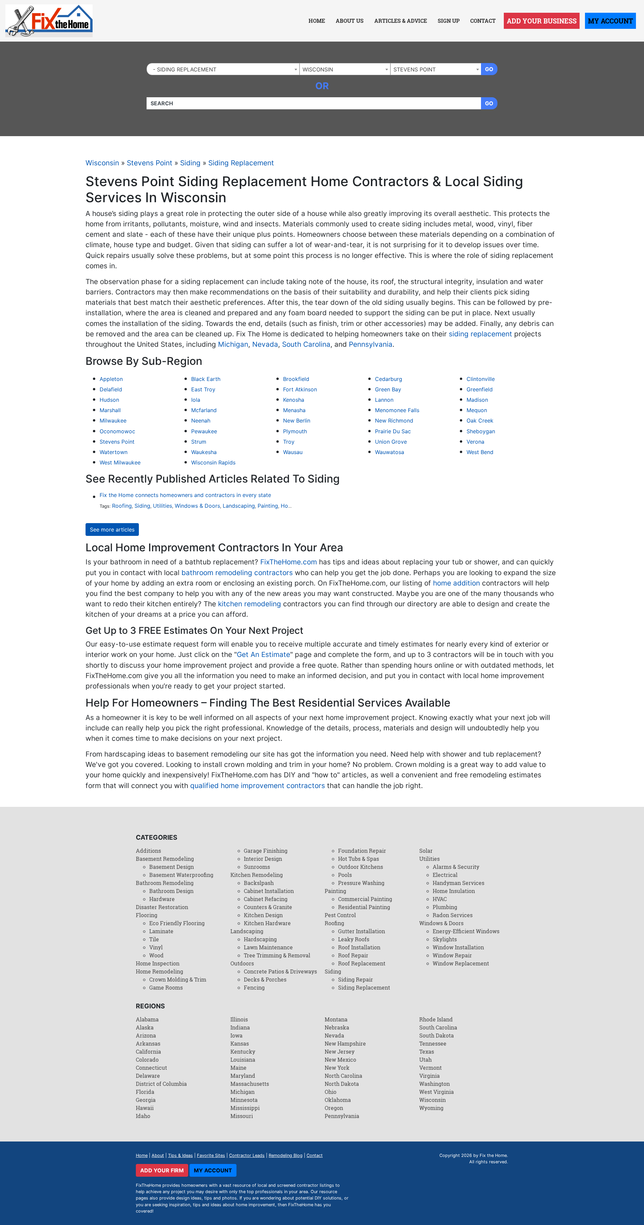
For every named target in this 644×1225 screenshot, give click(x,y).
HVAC (440, 898)
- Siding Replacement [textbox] (183, 69)
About (158, 1155)
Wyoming (431, 1107)
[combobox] (223, 69)
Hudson (109, 399)
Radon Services (453, 914)
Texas (426, 1051)
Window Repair (452, 955)
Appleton (111, 379)
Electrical (445, 874)
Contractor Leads (247, 1155)
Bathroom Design (171, 890)
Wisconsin (102, 163)
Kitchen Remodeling (256, 874)
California (148, 1051)
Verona (475, 441)
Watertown (113, 452)
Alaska (145, 1027)
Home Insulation (454, 890)
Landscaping (239, 505)
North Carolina (343, 1075)
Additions (148, 850)
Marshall (110, 410)
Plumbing (445, 906)
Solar (426, 850)
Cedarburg (388, 379)
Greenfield (480, 389)
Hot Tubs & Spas (358, 858)
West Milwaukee (120, 462)
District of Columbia (161, 1083)
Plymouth (295, 431)
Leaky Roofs (353, 939)
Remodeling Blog (286, 1155)
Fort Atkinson (300, 389)
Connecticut (151, 1067)
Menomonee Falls (397, 410)
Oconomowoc (117, 431)
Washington (434, 1083)
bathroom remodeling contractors (237, 572)
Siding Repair (355, 979)
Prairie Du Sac (393, 431)
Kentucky (242, 1051)
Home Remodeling (159, 971)
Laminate (161, 931)
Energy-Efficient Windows (466, 931)
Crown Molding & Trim (177, 979)
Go (489, 69)
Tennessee (432, 1043)
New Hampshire (345, 1043)
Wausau (293, 452)
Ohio (330, 1091)
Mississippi (245, 1107)
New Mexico (340, 1059)
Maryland (242, 1075)
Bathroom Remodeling (165, 882)
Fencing (254, 987)
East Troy (203, 389)
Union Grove (391, 441)
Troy (288, 441)
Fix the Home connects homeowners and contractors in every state (185, 495)
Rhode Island (436, 1019)
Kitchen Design (263, 914)
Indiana (240, 1027)
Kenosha (293, 399)
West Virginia (436, 1091)
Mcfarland (204, 410)
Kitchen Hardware (267, 923)
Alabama (147, 1019)
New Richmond (394, 420)
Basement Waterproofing (181, 874)
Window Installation (458, 947)
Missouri (241, 1115)
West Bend (480, 452)
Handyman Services (458, 882)
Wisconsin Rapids (213, 462)
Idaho (143, 1115)
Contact (483, 20)
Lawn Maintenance (268, 947)
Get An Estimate (263, 654)
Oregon (334, 1107)
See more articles (112, 529)
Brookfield (296, 379)
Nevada (265, 344)
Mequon (477, 410)
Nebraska (337, 1027)
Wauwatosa (389, 452)
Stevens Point (149, 163)
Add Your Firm (162, 1170)
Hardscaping (260, 939)
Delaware (148, 1075)
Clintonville (481, 379)
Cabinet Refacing (265, 898)
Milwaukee (113, 420)
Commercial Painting (365, 898)
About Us (350, 20)
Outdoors (242, 963)
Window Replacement (461, 963)
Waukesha (204, 452)
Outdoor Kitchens (360, 866)
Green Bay (388, 389)
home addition (456, 583)
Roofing (122, 505)
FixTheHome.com (288, 562)
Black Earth (205, 379)
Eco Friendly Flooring (177, 923)
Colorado (147, 1059)
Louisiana (242, 1059)
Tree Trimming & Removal (277, 955)
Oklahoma (338, 1099)
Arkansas (148, 1043)
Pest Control (340, 914)
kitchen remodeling (249, 604)
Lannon (384, 399)
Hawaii (145, 1107)
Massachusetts (249, 1083)
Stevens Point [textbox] (414, 69)
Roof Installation (359, 947)
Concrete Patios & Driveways (280, 971)
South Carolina (306, 344)
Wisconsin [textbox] (318, 69)
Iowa (236, 1035)
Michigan (233, 344)
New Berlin (296, 420)
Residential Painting (364, 906)
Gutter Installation (361, 931)
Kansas (239, 1043)
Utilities (162, 505)
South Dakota (436, 1035)
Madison (477, 399)
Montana (336, 1019)
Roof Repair (353, 955)
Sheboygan (481, 431)
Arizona (146, 1035)
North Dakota (342, 1083)
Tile (154, 939)
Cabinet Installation (269, 890)
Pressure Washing (361, 882)
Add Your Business (542, 20)
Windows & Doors (197, 505)
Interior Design (263, 858)
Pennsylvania (370, 344)
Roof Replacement (361, 963)
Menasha (294, 410)
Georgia (146, 1099)
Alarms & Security (456, 866)
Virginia (429, 1075)
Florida (145, 1091)
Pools (345, 874)
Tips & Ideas (180, 1155)
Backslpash (259, 882)
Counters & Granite (268, 906)
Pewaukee (204, 431)
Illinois (239, 1019)
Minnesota (244, 1099)
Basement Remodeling (165, 858)
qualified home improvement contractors (257, 785)
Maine (238, 1067)
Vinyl (156, 947)
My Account (610, 20)
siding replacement (480, 334)
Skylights (445, 939)
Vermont (430, 1067)
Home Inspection (157, 963)
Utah (425, 1059)
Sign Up (449, 20)
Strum (198, 441)
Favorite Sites (211, 1155)
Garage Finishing (265, 850)
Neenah (200, 420)
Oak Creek (480, 420)
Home (317, 20)
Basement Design (171, 866)
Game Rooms (166, 987)
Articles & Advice (400, 20)
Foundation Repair (362, 850)
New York (337, 1067)
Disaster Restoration (162, 906)
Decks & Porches (265, 979)
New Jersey (340, 1051)
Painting (268, 505)
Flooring (146, 914)
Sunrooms (257, 866)
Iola (195, 399)
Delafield (111, 389)
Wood (156, 955)
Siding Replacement (241, 163)
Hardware (162, 898)
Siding (190, 163)
